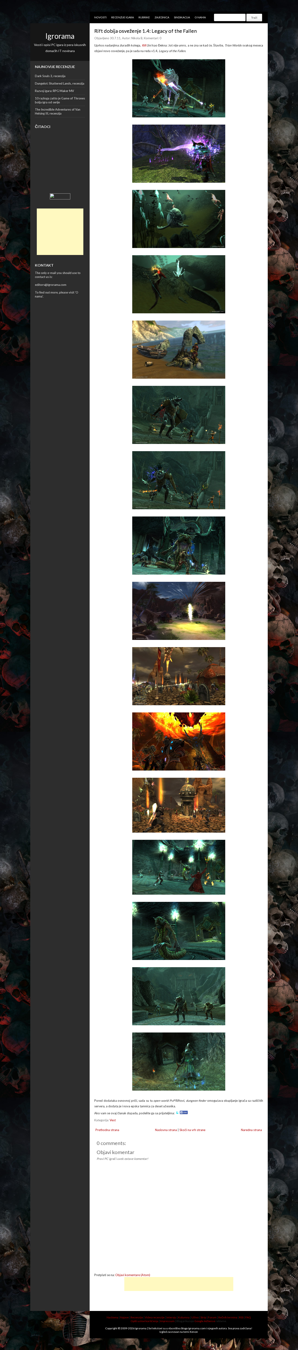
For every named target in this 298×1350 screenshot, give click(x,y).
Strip (203, 1317)
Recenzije (137, 1317)
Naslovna (112, 1317)
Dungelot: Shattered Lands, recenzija (59, 83)
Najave (124, 1317)
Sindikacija (182, 17)
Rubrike (144, 17)
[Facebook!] (184, 1113)
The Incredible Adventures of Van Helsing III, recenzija (57, 111)
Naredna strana (251, 1130)
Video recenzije (155, 1317)
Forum (212, 1317)
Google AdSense (204, 1321)
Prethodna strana (107, 1130)
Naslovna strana (166, 1130)
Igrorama (59, 35)
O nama (200, 17)
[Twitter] (177, 1113)
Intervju (171, 1317)
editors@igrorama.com (50, 285)
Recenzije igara (122, 17)
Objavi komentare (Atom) (132, 1275)
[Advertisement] (60, 231)
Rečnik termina (227, 1317)
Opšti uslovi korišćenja (144, 1321)
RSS (241, 1317)
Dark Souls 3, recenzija (50, 76)
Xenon (194, 1331)
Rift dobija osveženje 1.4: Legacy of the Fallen (145, 31)
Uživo (195, 1317)
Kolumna (184, 1317)
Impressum (167, 1321)
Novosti (100, 17)
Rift (144, 45)
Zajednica (162, 17)
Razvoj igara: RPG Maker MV (54, 91)
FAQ (248, 1317)
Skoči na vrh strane (192, 1130)
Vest (113, 1120)
